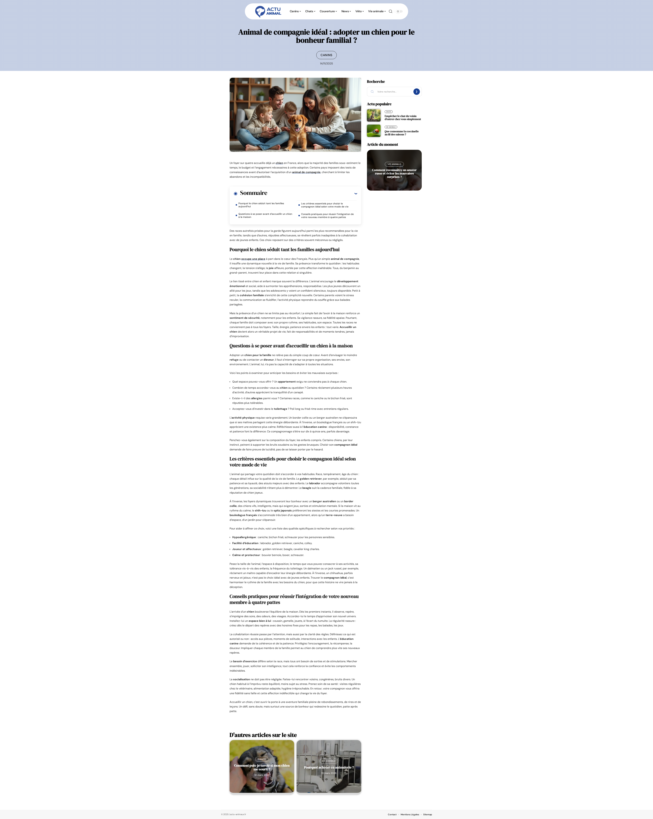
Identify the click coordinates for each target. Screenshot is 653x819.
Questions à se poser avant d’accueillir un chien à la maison (265, 215)
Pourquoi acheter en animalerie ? (329, 767)
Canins (326, 55)
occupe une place (253, 259)
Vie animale (329, 761)
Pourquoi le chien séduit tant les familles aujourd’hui (261, 205)
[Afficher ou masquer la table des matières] (312, 193)
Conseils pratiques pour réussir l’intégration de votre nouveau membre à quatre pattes (327, 216)
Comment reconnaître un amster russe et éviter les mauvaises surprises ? (394, 173)
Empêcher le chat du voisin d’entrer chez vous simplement (403, 117)
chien (279, 163)
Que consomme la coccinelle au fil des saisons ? (402, 132)
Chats (388, 112)
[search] (390, 11)
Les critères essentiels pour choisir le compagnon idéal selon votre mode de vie (324, 205)
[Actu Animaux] (268, 11)
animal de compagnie (306, 172)
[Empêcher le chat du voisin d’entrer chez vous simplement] (374, 115)
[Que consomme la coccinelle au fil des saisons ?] (374, 131)
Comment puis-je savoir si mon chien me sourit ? (262, 767)
